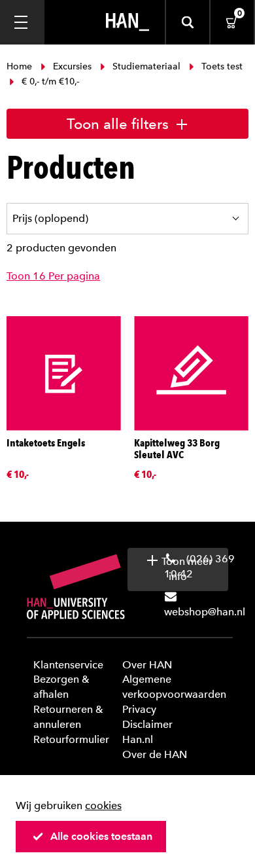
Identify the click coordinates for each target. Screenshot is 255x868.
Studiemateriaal (146, 66)
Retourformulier (71, 739)
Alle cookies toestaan (101, 836)
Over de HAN (154, 754)
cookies (103, 805)
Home (21, 66)
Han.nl (137, 739)
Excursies (72, 66)
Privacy (139, 709)
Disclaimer (147, 724)
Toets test (221, 66)
